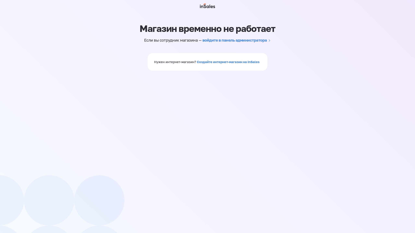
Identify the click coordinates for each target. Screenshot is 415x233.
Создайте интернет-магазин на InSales (228, 62)
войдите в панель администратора (234, 40)
